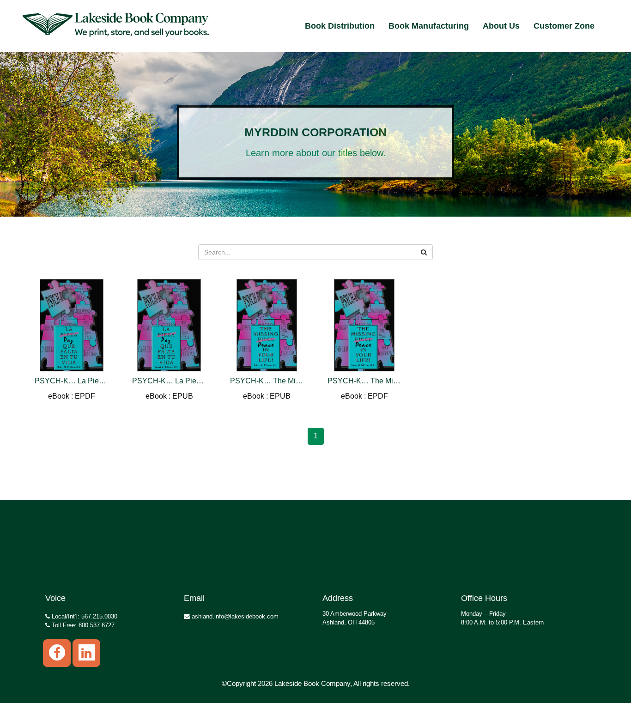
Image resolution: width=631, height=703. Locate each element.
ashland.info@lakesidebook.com (234, 616)
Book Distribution (340, 25)
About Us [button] (501, 25)
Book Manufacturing (428, 25)
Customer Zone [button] (564, 25)
